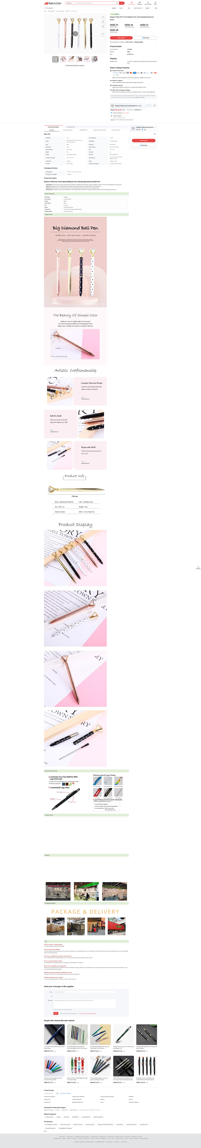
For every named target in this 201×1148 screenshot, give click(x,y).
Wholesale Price (102, 1136)
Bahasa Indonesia (144, 1138)
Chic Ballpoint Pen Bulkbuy (65, 1128)
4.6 (137, 129)
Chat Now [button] (146, 38)
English (63, 1138)
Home (45, 11)
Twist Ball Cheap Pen (50, 1128)
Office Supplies (51, 11)
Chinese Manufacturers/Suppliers (82, 1136)
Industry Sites (110, 1136)
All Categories (49, 8)
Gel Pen (130, 1099)
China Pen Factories (65, 1124)
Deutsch (97, 1138)
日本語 (117, 1138)
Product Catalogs (66, 1093)
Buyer (121, 8)
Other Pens (66, 1117)
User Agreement (109, 1141)
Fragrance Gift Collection (78, 1096)
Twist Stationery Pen (131, 1124)
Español (69, 1138)
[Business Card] (154, 134)
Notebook (131, 1096)
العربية (109, 1138)
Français (80, 1138)
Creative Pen (47, 1099)
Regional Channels (119, 1136)
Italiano (92, 1138)
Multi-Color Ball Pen (98, 1117)
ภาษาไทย (126, 1138)
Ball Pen (67, 11)
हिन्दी (121, 1138)
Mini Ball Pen (75, 1117)
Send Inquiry (121, 38)
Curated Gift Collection (49, 1096)
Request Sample (138, 42)
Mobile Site (134, 1136)
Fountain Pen (47, 1102)
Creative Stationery (76, 1099)
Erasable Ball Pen (86, 1117)
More (45, 1131)
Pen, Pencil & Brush (60, 11)
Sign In (112, 119)
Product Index (128, 1136)
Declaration (116, 1141)
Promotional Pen (49, 1117)
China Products (70, 1136)
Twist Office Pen (144, 1124)
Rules (156, 8)
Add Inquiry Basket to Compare (75, 65)
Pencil (101, 1102)
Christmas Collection (134, 1102)
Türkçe (131, 1138)
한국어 (113, 1138)
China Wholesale (94, 1136)
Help (129, 8)
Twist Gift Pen (119, 1124)
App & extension (138, 8)
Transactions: (134, 110)
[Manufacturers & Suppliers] (52, 3)
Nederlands (103, 1138)
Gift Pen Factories (90, 1124)
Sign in (155, 4)
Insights (140, 1136)
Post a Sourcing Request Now (87, 1013)
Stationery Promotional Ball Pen (105, 1124)
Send (56, 1013)
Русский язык (86, 1138)
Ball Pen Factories (77, 1124)
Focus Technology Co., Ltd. (90, 1141)
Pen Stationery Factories (51, 1124)
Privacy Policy (124, 1141)
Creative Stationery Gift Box (107, 1096)
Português (74, 1138)
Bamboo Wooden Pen (77, 1102)
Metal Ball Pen (74, 11)
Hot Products (62, 1136)
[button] (123, 130)
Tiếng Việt (136, 1138)
